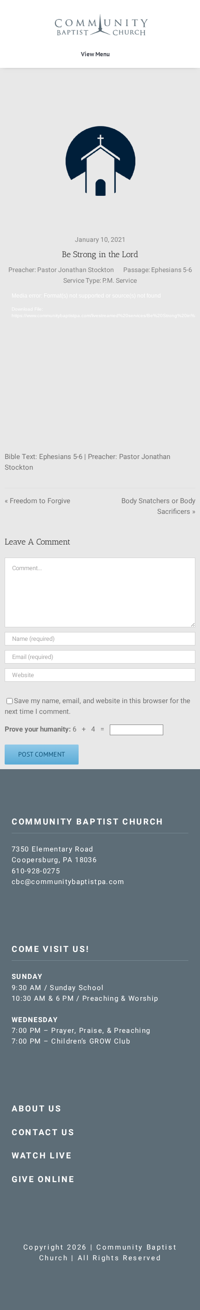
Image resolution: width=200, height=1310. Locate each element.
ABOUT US (36, 1109)
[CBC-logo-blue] (101, 17)
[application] (100, 363)
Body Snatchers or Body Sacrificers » (158, 506)
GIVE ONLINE (43, 1179)
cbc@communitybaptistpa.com (68, 882)
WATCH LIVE (42, 1156)
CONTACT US (43, 1132)
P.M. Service (119, 281)
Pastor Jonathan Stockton (75, 270)
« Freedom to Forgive (37, 501)
